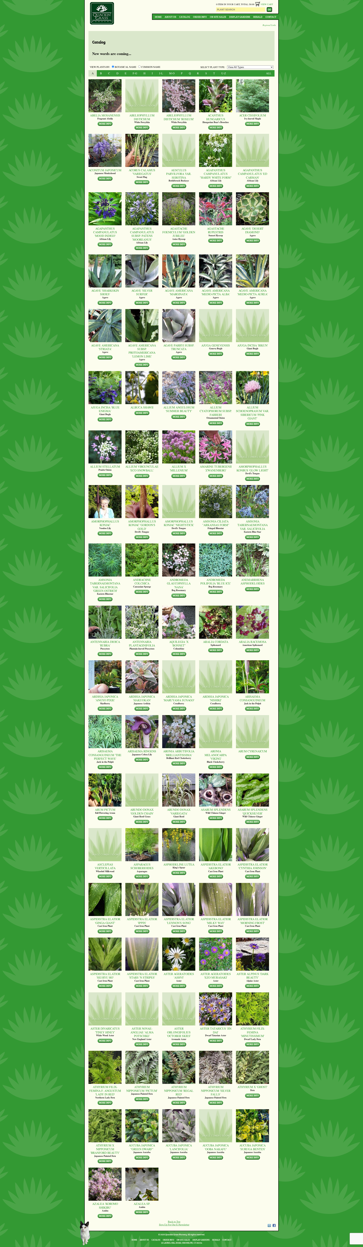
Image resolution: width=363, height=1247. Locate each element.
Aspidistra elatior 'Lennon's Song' (179, 921)
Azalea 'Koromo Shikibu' (105, 1205)
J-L (161, 73)
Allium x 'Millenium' (179, 468)
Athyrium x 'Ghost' (252, 1087)
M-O (172, 73)
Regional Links (269, 25)
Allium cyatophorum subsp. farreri (216, 410)
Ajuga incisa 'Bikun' (252, 345)
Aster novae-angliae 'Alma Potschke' (142, 1032)
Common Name (150, 67)
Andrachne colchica (142, 581)
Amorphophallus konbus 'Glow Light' (252, 468)
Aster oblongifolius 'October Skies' (179, 1032)
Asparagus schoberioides (142, 866)
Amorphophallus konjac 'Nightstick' (179, 523)
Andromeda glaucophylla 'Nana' (179, 583)
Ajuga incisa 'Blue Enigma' (105, 409)
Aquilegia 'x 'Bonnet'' (178, 643)
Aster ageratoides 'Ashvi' (179, 975)
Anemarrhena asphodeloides (252, 581)
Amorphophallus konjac (105, 523)
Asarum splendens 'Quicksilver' (253, 811)
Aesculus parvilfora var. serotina (178, 173)
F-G (135, 73)
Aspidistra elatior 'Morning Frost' (252, 921)
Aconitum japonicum (105, 170)
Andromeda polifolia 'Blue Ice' (215, 581)
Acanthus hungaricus (215, 117)
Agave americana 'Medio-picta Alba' (215, 292)
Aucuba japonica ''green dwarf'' (142, 1147)
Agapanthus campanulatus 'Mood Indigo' (105, 232)
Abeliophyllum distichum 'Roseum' (179, 117)
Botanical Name (125, 67)
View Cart (267, 4)
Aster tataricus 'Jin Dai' (215, 1030)
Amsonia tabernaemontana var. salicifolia (252, 524)
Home (158, 17)
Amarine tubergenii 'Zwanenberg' (216, 468)
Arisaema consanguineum (252, 698)
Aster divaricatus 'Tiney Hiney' (105, 1030)
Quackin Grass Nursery (102, 13)
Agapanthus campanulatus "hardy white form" (216, 173)
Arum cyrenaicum (252, 751)
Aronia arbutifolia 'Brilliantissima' (178, 753)
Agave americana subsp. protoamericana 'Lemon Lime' (142, 350)
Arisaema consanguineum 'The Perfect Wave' (105, 754)
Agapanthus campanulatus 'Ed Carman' (252, 173)
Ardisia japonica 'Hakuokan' (142, 698)
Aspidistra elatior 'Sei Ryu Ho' (105, 975)
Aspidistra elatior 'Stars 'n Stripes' (142, 975)
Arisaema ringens (142, 751)
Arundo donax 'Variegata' (178, 811)
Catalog (184, 17)
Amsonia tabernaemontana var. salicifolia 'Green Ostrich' (105, 585)
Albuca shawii (141, 407)
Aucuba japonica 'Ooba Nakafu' (215, 1147)
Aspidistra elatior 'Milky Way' (216, 921)
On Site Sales (218, 17)
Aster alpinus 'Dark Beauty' (252, 975)
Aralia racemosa (252, 641)
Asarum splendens (216, 809)
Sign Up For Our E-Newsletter (174, 1224)
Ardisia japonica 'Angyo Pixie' (105, 698)
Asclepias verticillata (105, 866)
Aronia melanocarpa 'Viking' (216, 754)
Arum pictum (105, 809)
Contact (270, 17)
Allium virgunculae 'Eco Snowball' (141, 468)
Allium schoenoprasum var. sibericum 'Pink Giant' (252, 412)
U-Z (223, 73)
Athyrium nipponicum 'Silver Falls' (215, 1090)
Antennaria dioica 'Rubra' (105, 643)
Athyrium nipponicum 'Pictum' (141, 1088)
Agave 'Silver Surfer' (141, 292)
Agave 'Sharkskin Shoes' (105, 292)
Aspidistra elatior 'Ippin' (142, 921)
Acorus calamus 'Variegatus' (142, 172)
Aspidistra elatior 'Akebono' (216, 866)
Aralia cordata (215, 641)
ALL (268, 73)
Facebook (274, 1225)
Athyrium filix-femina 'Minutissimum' (252, 1032)
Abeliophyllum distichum (141, 117)
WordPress (269, 1225)
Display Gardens (239, 17)
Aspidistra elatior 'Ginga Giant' (105, 921)
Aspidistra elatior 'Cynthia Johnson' (252, 866)
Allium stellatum (105, 466)
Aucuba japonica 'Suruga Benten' (252, 1147)
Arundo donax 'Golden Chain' (142, 811)
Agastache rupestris (215, 230)
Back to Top (174, 1221)
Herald (257, 17)
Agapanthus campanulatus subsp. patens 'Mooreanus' (142, 234)
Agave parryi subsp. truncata (178, 347)
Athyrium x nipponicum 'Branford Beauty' (105, 1148)
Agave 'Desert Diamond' (252, 230)
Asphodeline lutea (178, 864)
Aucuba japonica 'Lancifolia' (179, 1147)
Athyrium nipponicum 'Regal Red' (178, 1090)
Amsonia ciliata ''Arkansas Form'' (215, 523)
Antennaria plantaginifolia (142, 643)
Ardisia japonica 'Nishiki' (215, 698)
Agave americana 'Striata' (105, 347)
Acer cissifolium (252, 115)
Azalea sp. (142, 1203)
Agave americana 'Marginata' (179, 292)
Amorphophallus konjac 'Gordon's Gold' (142, 524)
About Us (170, 17)
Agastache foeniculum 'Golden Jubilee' (178, 232)
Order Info (200, 17)
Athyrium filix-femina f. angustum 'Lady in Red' (105, 1090)
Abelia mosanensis (105, 115)
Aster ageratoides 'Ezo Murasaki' (215, 975)
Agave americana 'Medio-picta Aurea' (252, 292)
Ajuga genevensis (215, 345)
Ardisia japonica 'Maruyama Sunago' (178, 698)
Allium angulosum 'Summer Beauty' (178, 409)
